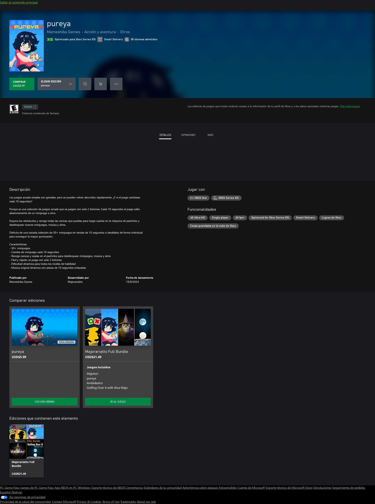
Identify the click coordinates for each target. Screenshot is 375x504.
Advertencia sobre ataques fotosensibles (209, 487)
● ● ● (116, 84)
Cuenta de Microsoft (251, 487)
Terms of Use (111, 502)
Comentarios (134, 487)
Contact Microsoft (64, 502)
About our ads (146, 502)
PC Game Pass (9, 487)
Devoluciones (322, 487)
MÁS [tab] (210, 135)
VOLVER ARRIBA (44, 401)
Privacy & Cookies (89, 502)
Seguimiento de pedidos (348, 487)
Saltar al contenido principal (19, 2)
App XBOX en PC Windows (72, 487)
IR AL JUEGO (118, 401)
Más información (350, 106)
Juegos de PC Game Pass (37, 487)
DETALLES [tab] (165, 135)
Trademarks (128, 502)
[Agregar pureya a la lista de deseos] (85, 84)
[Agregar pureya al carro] (100, 84)
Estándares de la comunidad (163, 487)
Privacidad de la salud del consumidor (25, 502)
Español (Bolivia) (11, 492)
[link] (26, 450)
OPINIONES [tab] (188, 135)
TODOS (28, 107)
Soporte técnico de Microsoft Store (289, 487)
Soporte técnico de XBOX (108, 487)
